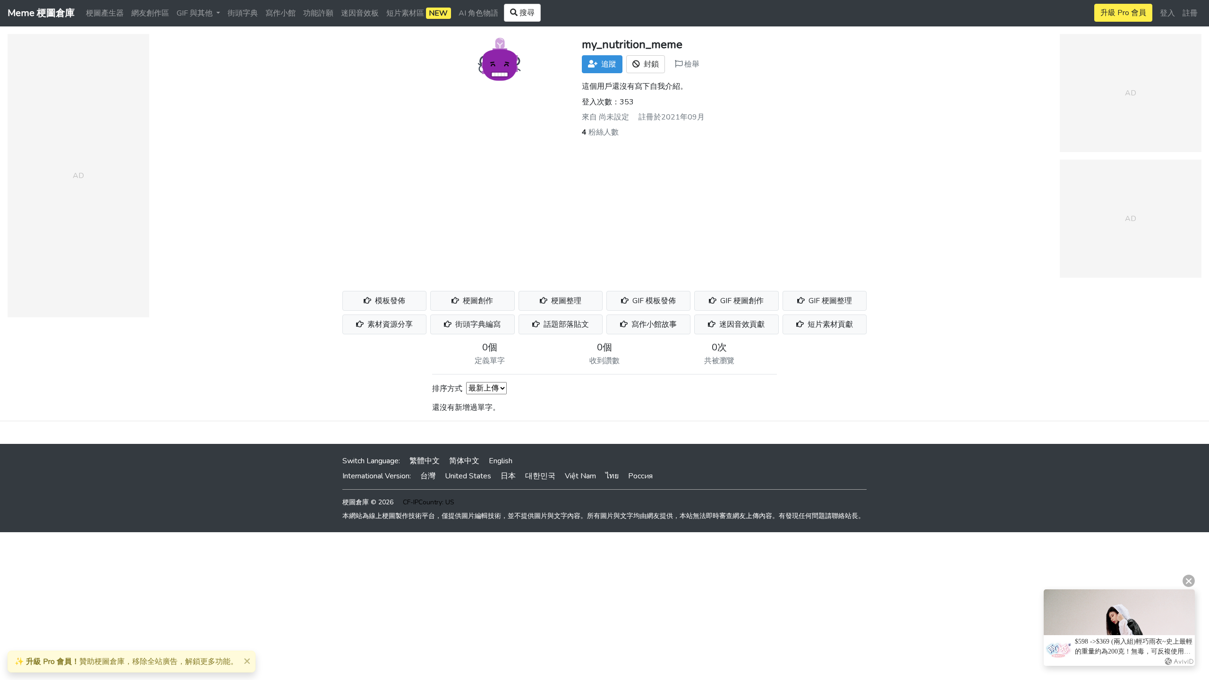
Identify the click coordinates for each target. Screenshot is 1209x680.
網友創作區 (150, 13)
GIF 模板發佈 (653, 301)
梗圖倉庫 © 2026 (367, 502)
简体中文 (464, 461)
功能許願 (318, 13)
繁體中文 (424, 461)
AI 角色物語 (478, 13)
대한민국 (540, 476)
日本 (508, 476)
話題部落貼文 (565, 324)
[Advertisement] (604, 209)
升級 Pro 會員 (1123, 13)
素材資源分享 (389, 324)
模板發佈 (389, 301)
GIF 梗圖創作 (741, 301)
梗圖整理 (565, 301)
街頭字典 (243, 13)
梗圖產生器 (105, 13)
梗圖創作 (477, 301)
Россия (640, 476)
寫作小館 (280, 13)
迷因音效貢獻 (741, 324)
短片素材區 (417, 13)
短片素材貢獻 (829, 324)
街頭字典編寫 (477, 324)
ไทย (612, 476)
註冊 (1190, 13)
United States (468, 476)
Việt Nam (580, 476)
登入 (1167, 13)
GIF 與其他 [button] (195, 13)
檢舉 (690, 64)
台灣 (427, 476)
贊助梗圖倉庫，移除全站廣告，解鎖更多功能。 (126, 661)
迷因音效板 (360, 13)
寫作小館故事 (653, 324)
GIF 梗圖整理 (829, 301)
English (500, 461)
